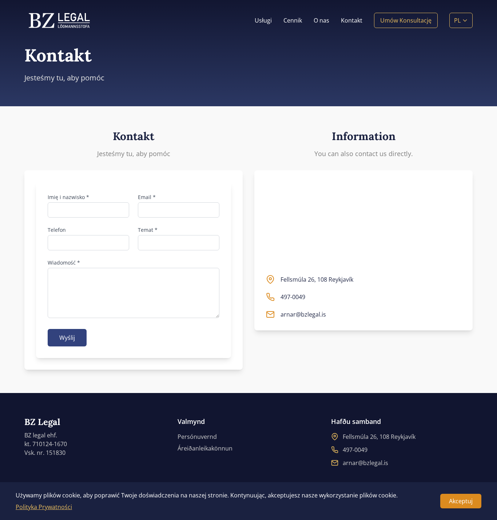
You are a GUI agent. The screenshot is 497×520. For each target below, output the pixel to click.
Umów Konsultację (406, 20)
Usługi (263, 20)
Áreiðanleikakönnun (205, 448)
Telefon (57, 229)
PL (457, 20)
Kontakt (351, 20)
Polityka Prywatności (44, 507)
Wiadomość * (64, 262)
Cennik (292, 20)
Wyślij (67, 338)
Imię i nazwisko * (68, 197)
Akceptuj (461, 501)
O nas (321, 20)
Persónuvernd (197, 437)
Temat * (148, 229)
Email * (147, 197)
